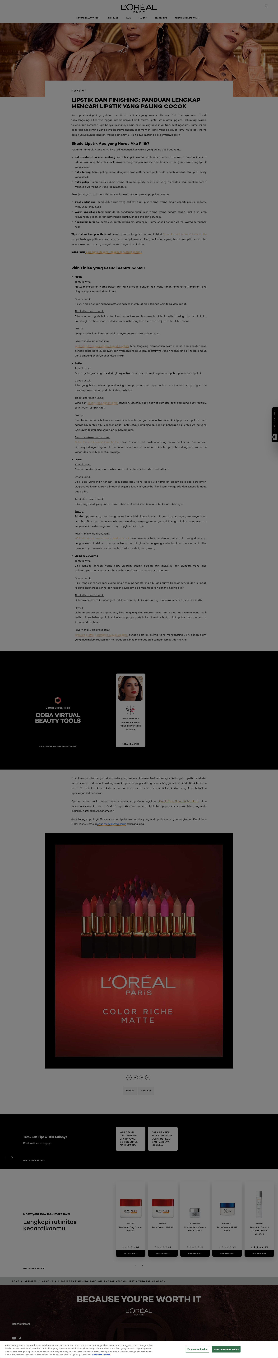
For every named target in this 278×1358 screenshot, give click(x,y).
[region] (139, 1349)
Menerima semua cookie (226, 1349)
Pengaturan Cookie (197, 1349)
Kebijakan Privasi (101, 1354)
